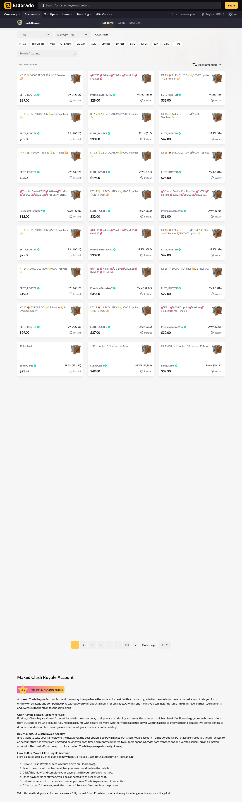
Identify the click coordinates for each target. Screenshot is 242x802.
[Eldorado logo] (18, 5)
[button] (183, 14)
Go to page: (149, 645)
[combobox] (35, 34)
